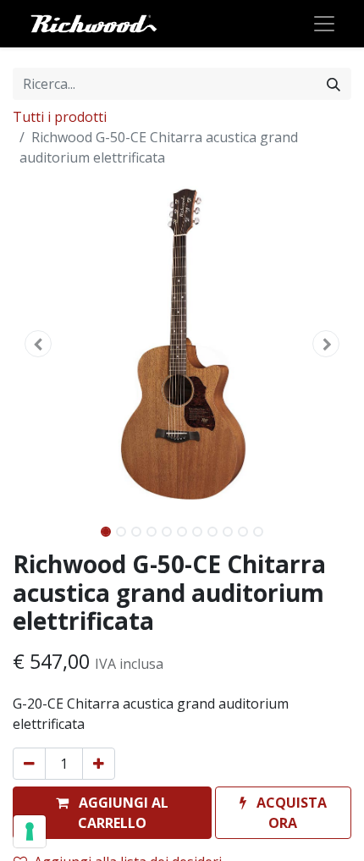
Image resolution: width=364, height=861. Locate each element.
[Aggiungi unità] (98, 764)
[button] (38, 343)
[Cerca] (333, 84)
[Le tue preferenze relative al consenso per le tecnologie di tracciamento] (30, 831)
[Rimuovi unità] (29, 764)
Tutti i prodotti (60, 117)
